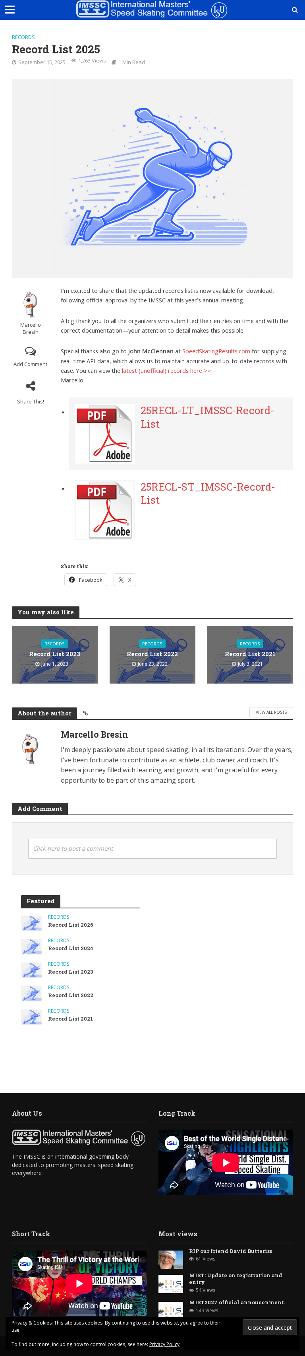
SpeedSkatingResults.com (216, 351)
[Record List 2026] (31, 922)
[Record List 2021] (31, 1016)
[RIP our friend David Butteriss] (170, 1258)
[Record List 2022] (31, 993)
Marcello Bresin (30, 328)
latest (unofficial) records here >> (166, 370)
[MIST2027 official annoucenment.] (170, 1310)
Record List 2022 (152, 654)
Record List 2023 (54, 654)
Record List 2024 (70, 948)
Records (23, 37)
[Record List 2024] (31, 946)
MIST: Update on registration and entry (235, 1279)
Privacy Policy (164, 1344)
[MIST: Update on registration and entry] (170, 1283)
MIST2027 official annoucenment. (237, 1302)
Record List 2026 (70, 925)
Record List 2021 (250, 654)
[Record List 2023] (31, 969)
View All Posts (271, 712)
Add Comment (30, 364)
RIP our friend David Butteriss (230, 1251)
